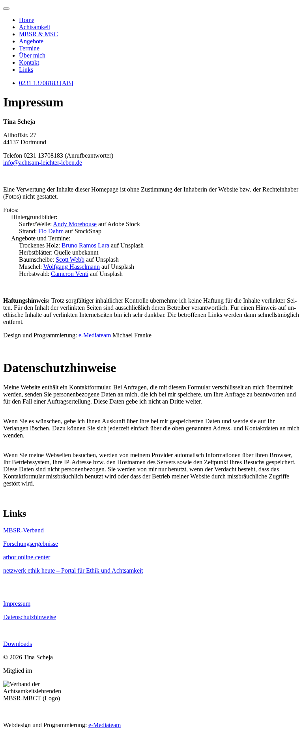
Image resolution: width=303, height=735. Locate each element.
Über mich (32, 55)
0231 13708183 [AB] (46, 83)
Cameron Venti (69, 273)
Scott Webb (70, 259)
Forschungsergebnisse (30, 543)
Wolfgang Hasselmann (71, 266)
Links (26, 69)
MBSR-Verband (23, 530)
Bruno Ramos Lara (85, 245)
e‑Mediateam (104, 725)
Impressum (16, 603)
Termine (29, 48)
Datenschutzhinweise (29, 617)
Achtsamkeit (34, 27)
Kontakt (29, 62)
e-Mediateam (95, 335)
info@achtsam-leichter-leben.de (42, 162)
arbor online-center (26, 557)
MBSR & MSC (38, 34)
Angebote (31, 41)
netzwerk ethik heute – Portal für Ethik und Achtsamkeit (73, 570)
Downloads (17, 643)
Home (26, 20)
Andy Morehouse (75, 224)
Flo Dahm (51, 231)
